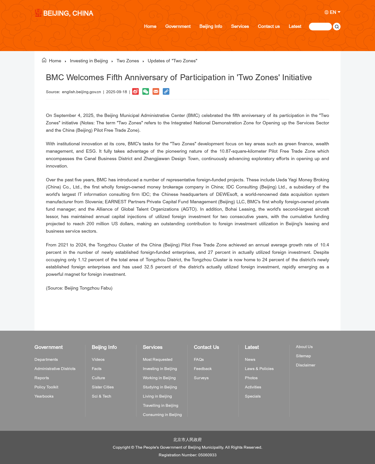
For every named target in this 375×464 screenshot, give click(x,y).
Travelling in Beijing (160, 405)
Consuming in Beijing (162, 414)
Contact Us (206, 347)
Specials (253, 396)
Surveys (201, 377)
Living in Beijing (157, 396)
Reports (41, 377)
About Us (304, 346)
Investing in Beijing (89, 61)
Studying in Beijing (160, 387)
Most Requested (157, 359)
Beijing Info (210, 26)
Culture (98, 377)
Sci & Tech (101, 396)
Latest (295, 26)
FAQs (199, 359)
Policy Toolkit (46, 387)
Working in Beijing (159, 377)
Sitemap (303, 356)
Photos (251, 377)
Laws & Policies (259, 368)
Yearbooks (44, 396)
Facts (97, 368)
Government (178, 26)
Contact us (269, 26)
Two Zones (128, 61)
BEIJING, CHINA (68, 14)
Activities (253, 387)
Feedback (203, 368)
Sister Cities (103, 387)
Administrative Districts (55, 368)
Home (150, 26)
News (250, 359)
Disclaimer (305, 365)
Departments (46, 359)
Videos (98, 359)
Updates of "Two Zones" (172, 61)
